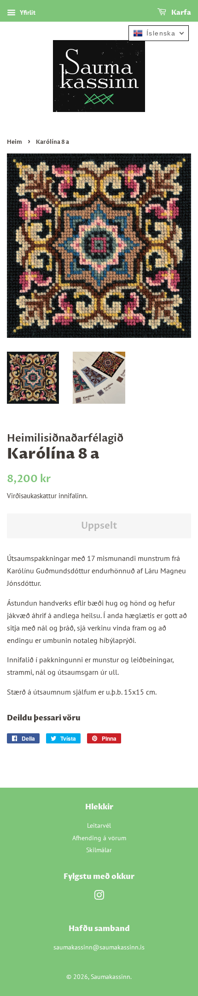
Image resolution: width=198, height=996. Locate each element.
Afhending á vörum (99, 838)
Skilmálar (99, 850)
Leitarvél (99, 825)
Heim (14, 142)
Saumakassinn (110, 976)
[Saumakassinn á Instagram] (99, 897)
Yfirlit (26, 12)
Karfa (180, 12)
